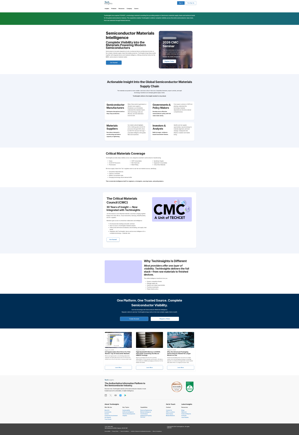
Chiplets (124, 415)
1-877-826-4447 (109, 426)
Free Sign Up (190, 3)
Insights (107, 8)
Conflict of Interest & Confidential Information (141, 431)
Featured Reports (186, 413)
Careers (136, 8)
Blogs (182, 410)
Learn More (118, 367)
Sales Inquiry (169, 413)
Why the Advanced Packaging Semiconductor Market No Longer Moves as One (179, 353)
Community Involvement (111, 415)
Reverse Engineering (146, 410)
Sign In (181, 3)
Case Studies (185, 417)
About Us (107, 410)
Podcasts (183, 415)
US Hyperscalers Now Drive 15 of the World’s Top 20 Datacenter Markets (117, 352)
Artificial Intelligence (128, 412)
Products (113, 8)
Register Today (169, 61)
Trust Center (108, 419)
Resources (121, 8)
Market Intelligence (145, 412)
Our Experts (108, 417)
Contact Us (169, 410)
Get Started (113, 62)
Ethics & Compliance (157, 431)
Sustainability (126, 410)
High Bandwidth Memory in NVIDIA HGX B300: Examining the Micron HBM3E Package (148, 353)
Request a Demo (165, 319)
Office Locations (170, 412)
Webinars (184, 412)
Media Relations (170, 415)
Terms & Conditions (124, 431)
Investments (108, 412)
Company (129, 8)
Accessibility (107, 431)
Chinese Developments (128, 413)
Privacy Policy (115, 431)
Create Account (134, 319)
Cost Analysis (144, 413)
